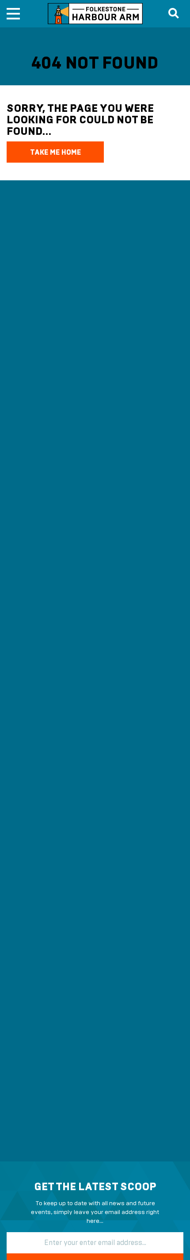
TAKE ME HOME (55, 152)
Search (172, 13)
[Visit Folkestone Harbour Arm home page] (95, 13)
